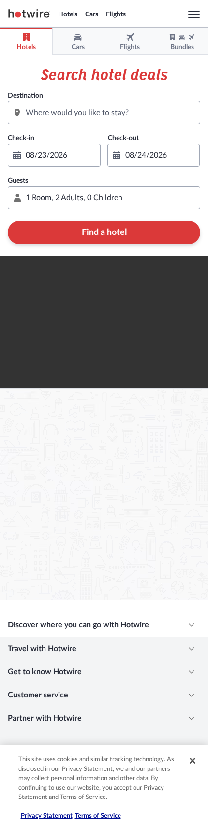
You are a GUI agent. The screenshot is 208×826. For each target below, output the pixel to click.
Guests (18, 180)
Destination (25, 95)
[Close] (192, 760)
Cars (91, 14)
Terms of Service (98, 816)
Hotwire (29, 13)
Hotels (67, 14)
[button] (104, 197)
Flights (116, 14)
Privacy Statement (47, 816)
